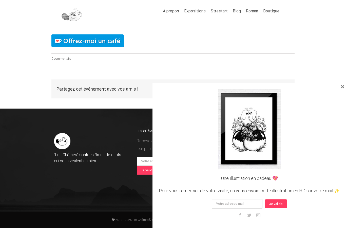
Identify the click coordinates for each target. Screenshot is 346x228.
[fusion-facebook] (240, 215)
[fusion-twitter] (249, 215)
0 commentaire (61, 58)
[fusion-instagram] (258, 215)
